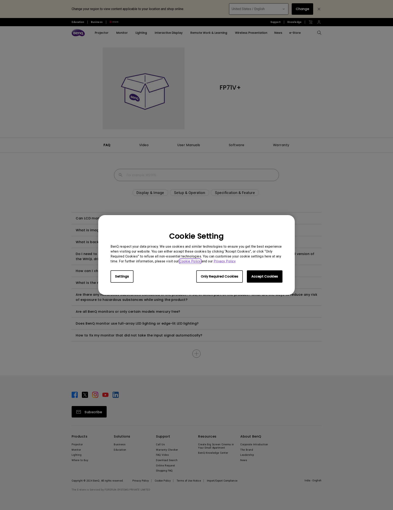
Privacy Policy (224, 261)
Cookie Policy (190, 261)
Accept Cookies (264, 276)
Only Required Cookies (219, 276)
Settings (122, 276)
